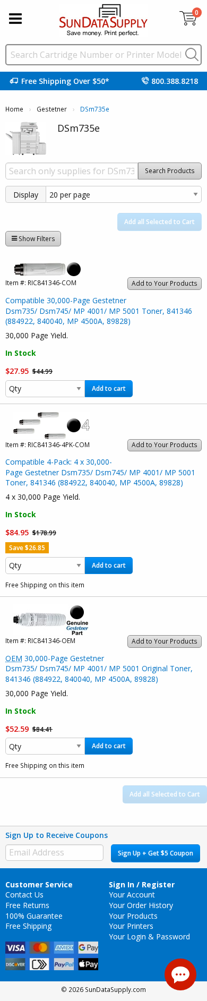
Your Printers (131, 926)
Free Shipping (28, 926)
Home (14, 109)
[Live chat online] (180, 974)
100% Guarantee (34, 916)
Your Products (133, 916)
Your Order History (141, 905)
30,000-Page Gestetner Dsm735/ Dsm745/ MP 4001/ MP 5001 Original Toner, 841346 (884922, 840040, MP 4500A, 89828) (99, 668)
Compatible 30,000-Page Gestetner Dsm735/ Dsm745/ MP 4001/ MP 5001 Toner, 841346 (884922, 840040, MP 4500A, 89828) (98, 310)
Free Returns (27, 905)
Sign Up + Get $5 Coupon (155, 853)
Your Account (132, 894)
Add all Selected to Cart (159, 221)
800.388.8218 (174, 81)
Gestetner (52, 109)
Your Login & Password (149, 936)
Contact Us (24, 894)
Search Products (170, 170)
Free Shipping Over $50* (65, 81)
